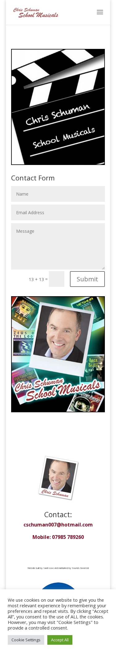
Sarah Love (48, 568)
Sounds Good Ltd (80, 568)
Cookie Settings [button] (26, 640)
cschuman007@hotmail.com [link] (58, 524)
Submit (87, 279)
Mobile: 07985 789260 (58, 537)
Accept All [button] (60, 640)
